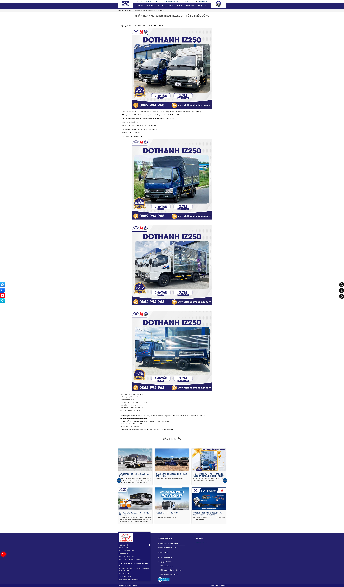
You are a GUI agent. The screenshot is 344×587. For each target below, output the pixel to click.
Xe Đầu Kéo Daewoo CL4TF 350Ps (168, 513)
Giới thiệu (149, 6)
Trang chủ (139, 6)
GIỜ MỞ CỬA (124, 545)
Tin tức (179, 6)
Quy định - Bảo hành (166, 562)
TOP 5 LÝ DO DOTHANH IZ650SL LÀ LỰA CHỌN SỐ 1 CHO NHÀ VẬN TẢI (207, 514)
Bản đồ (199, 538)
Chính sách (163, 553)
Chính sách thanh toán (167, 566)
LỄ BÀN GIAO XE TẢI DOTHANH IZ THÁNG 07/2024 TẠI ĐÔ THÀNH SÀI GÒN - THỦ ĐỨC (208, 475)
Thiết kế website (215, 585)
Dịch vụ (170, 6)
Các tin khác (172, 438)
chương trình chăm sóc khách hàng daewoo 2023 (170, 479)
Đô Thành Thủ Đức (202, 543)
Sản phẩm (160, 6)
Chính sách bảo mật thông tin (169, 574)
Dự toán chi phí (202, 1)
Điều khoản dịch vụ (166, 558)
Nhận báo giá (189, 1)
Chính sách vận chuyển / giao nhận (171, 570)
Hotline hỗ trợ (165, 538)
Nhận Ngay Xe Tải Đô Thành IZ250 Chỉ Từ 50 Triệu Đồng (172, 15)
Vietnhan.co (222, 585)
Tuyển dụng (190, 6)
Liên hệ (199, 6)
